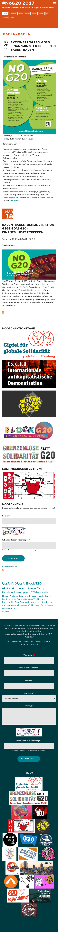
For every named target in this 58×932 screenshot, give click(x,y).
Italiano (41, 13)
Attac (13, 608)
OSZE (19, 608)
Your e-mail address (29, 668)
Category (29, 693)
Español (5, 17)
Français (27, 13)
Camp (41, 588)
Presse (31, 588)
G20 (6, 583)
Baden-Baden (24, 599)
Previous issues (9, 566)
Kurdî (47, 13)
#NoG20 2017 (18, 3)
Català (5, 13)
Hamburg (8, 592)
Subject (29, 680)
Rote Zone (20, 602)
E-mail (6, 516)
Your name (29, 655)
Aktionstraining (19, 596)
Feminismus (47, 605)
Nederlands (12, 13)
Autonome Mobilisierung (14, 605)
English (20, 13)
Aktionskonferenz (14, 588)
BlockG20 (34, 583)
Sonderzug (47, 602)
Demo (5, 596)
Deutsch (34, 13)
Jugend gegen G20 (25, 592)
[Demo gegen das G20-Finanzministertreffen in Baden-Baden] (29, 264)
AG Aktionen (33, 605)
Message (29, 706)
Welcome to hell (33, 602)
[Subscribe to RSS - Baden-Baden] (29, 312)
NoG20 (18, 583)
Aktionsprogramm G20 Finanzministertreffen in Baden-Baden (33, 46)
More (5, 611)
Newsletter (43, 592)
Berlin (5, 599)
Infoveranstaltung (40, 596)
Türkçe (12, 17)
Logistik (6, 608)
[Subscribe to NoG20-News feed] (29, 569)
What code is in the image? (16, 540)
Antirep (12, 599)
